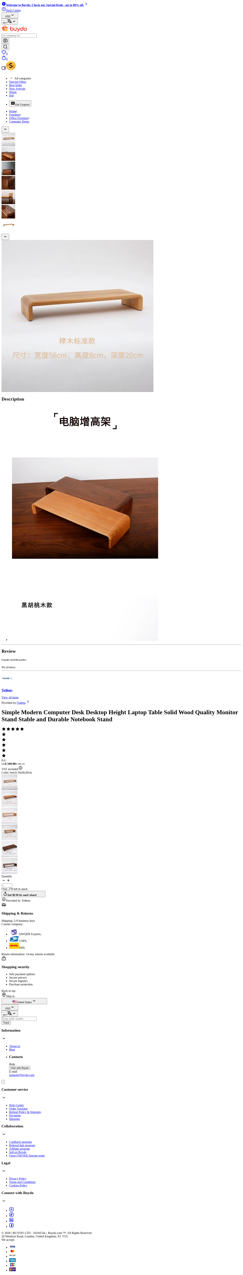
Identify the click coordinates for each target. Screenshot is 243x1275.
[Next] (5, 237)
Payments (15, 1115)
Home (13, 111)
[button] (4, 881)
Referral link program (22, 1145)
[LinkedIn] (11, 1221)
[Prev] (5, 129)
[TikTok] (11, 1215)
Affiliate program (19, 1148)
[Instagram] (11, 1210)
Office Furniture (18, 118)
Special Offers (17, 81)
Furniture (14, 114)
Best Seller (15, 85)
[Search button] (5, 47)
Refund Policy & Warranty (25, 1112)
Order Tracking (18, 1108)
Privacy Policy (18, 1178)
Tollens (7, 690)
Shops (13, 92)
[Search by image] (5, 41)
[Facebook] (11, 1226)
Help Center (16, 1105)
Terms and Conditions (22, 1182)
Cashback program (20, 1142)
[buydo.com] (14, 31)
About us (14, 1046)
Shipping (14, 1119)
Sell (11, 95)
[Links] (3, 1082)
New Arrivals (17, 88)
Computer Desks (19, 121)
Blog (12, 1049)
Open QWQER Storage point (27, 1155)
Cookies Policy (18, 1185)
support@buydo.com (21, 1075)
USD (7, 16)
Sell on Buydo (17, 1152)
